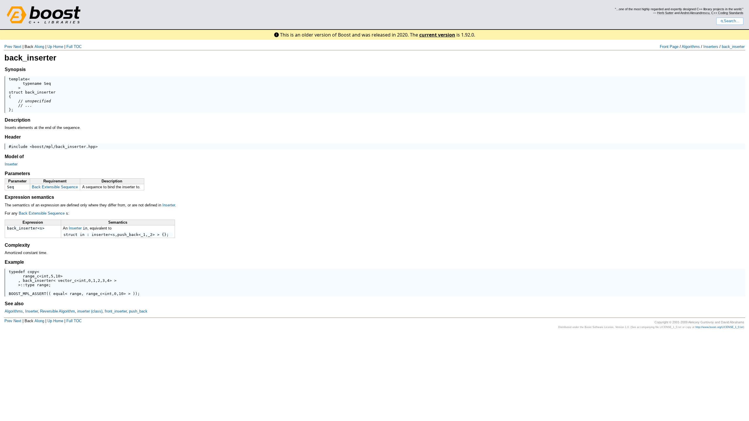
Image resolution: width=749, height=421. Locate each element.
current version (437, 35)
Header (13, 136)
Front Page (669, 46)
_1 (143, 234)
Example (14, 262)
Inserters (710, 46)
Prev (8, 46)
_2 (150, 234)
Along (39, 46)
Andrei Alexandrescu (695, 13)
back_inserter (733, 46)
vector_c (67, 280)
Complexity (17, 245)
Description (17, 120)
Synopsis (15, 69)
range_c (31, 276)
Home (58, 46)
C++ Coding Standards (727, 13)
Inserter (11, 164)
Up (49, 46)
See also (14, 303)
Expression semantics (29, 197)
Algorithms (691, 46)
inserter (101, 234)
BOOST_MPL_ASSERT (27, 293)
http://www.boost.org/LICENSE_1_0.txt (719, 327)
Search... (731, 21)
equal (59, 293)
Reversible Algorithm (57, 311)
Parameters (17, 173)
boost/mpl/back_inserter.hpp (63, 146)
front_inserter (116, 311)
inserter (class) (89, 311)
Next (17, 46)
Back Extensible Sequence (55, 187)
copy (32, 272)
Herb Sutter (665, 13)
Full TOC (74, 46)
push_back (127, 234)
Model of (14, 156)
